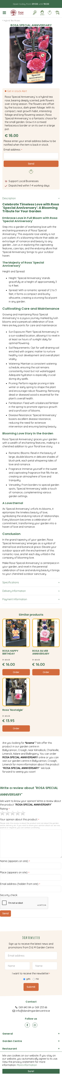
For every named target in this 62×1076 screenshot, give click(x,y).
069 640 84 (25, 1007)
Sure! (31, 1071)
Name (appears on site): (15, 861)
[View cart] (57, 12)
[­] (4, 12)
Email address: (13, 149)
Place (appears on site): (14, 872)
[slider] (12, 813)
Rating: (5, 809)
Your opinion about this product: (19, 819)
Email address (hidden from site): (20, 884)
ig (34, 1025)
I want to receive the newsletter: (31, 973)
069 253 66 (41, 1007)
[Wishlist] (49, 12)
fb (27, 1025)
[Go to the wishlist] (48, 12)
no (37, 978)
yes (28, 978)
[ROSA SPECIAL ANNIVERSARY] (31, 55)
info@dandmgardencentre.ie (33, 1010)
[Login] (42, 12)
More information (27, 1065)
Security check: (9, 895)
